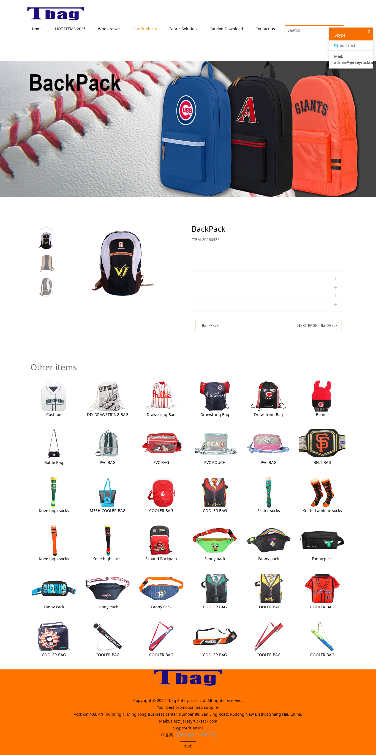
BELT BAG (322, 462)
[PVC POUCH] (215, 443)
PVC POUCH (214, 462)
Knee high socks (54, 510)
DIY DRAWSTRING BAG (107, 414)
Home (37, 28)
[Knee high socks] (54, 491)
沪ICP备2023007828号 (197, 734)
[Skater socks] (268, 491)
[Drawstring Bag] (161, 395)
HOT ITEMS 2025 (70, 28)
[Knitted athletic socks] (322, 491)
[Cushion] (54, 395)
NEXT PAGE (317, 325)
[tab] (268, 259)
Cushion (53, 414)
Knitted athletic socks (322, 510)
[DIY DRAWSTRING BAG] (107, 395)
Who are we (109, 28)
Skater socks (268, 510)
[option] (105, 261)
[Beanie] (322, 395)
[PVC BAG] (107, 443)
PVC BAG (107, 462)
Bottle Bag (53, 462)
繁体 (188, 746)
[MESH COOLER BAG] (107, 491)
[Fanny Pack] (54, 587)
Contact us (265, 28)
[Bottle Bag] (54, 443)
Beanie (322, 414)
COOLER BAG (161, 510)
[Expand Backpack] (161, 539)
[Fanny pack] (215, 539)
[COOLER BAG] (161, 491)
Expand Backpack (161, 558)
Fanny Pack (54, 606)
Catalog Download (226, 28)
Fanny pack (215, 558)
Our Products (144, 28)
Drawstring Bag (161, 414)
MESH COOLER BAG (108, 510)
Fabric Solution (183, 28)
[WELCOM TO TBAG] (56, 14)
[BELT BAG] (322, 443)
